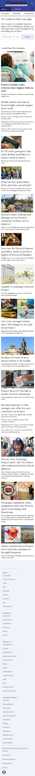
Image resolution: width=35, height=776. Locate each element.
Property (5, 648)
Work (4, 683)
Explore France (7, 620)
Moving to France (8, 687)
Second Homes (7, 652)
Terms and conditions (8, 759)
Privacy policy (6, 755)
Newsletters (7, 719)
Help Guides (16, 14)
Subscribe (18, 9)
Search (27, 37)
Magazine (6, 613)
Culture (5, 635)
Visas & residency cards (10, 656)
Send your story (7, 739)
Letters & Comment (9, 579)
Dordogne (6, 598)
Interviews (6, 627)
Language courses (8, 712)
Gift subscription (8, 704)
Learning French (8, 675)
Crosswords (6, 616)
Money (5, 664)
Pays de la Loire (7, 606)
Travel (5, 583)
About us (5, 723)
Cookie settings (7, 763)
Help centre (6, 731)
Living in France (7, 671)
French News (5, 14)
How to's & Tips (8, 660)
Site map (5, 767)
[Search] (32, 3)
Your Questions (29, 14)
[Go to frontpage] (16, 3)
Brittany (5, 595)
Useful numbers (7, 743)
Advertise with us (8, 735)
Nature (5, 631)
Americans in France (9, 691)
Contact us (6, 727)
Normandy (6, 591)
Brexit (5, 679)
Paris (4, 587)
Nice (4, 602)
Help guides (6, 708)
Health (5, 668)
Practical (6, 642)
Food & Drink (7, 623)
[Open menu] (5, 9)
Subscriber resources (9, 716)
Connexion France (9, 697)
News (5, 573)
